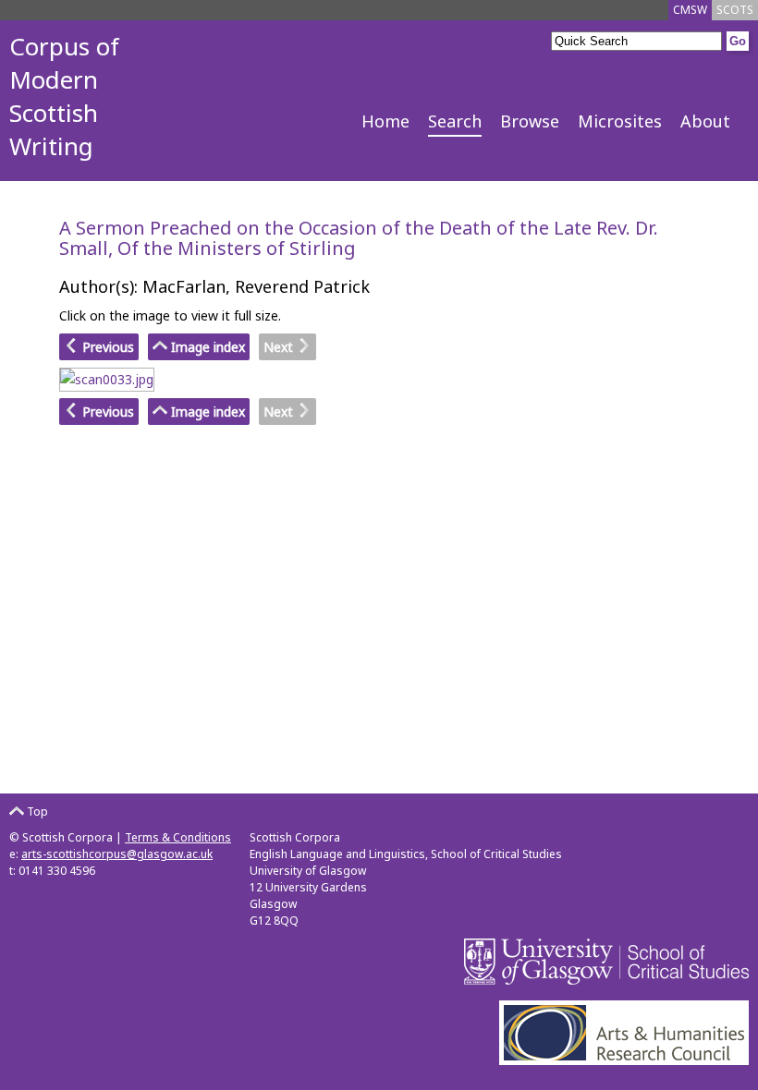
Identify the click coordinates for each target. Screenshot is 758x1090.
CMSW (690, 10)
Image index (206, 347)
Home (385, 121)
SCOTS (734, 10)
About (705, 121)
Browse (529, 121)
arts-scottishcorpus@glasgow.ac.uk (117, 854)
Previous (106, 347)
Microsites (620, 121)
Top (36, 811)
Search (455, 121)
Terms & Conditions (178, 837)
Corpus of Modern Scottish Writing (64, 96)
